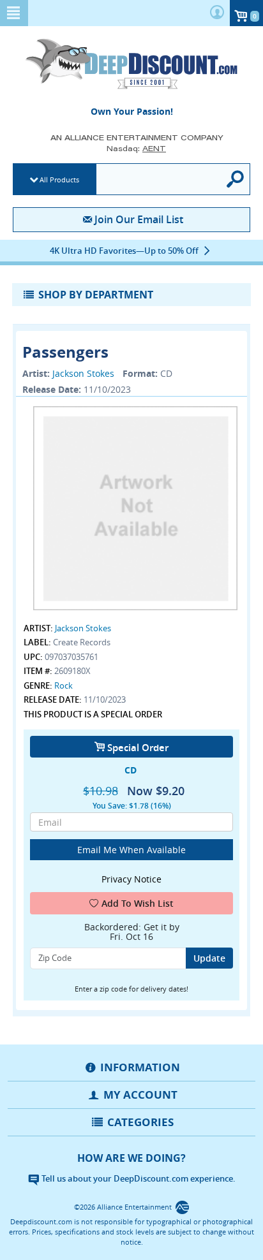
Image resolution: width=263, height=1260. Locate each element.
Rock (63, 685)
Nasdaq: (136, 148)
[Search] (236, 179)
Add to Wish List (137, 903)
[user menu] (217, 13)
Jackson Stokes (83, 373)
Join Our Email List (138, 219)
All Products (59, 179)
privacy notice (131, 879)
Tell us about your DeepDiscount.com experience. (138, 1178)
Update (209, 958)
